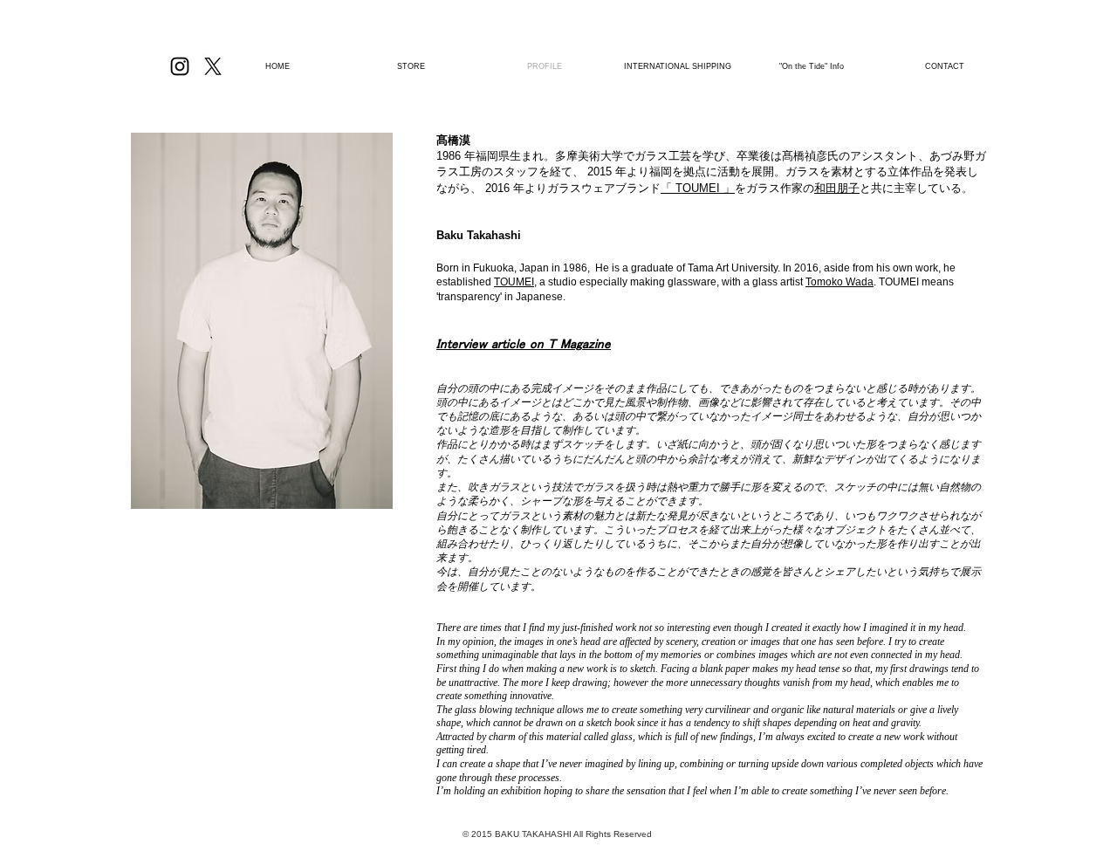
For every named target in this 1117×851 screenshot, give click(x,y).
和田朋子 (837, 188)
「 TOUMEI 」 (698, 188)
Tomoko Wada (839, 282)
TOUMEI (514, 282)
